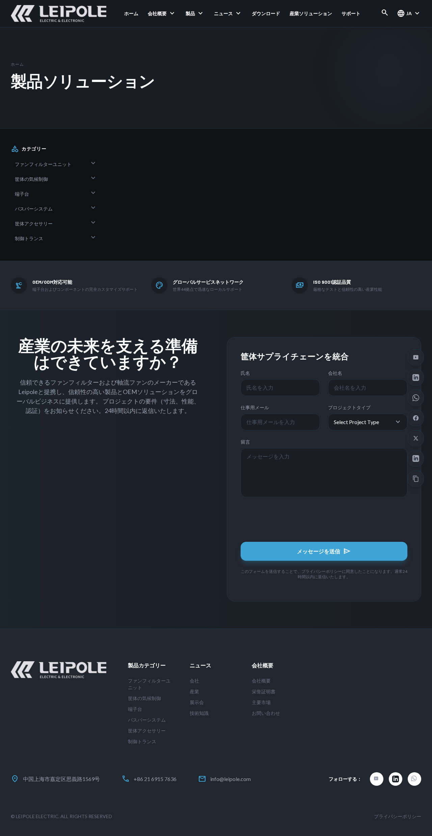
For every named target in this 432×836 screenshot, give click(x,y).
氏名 (245, 373)
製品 (195, 13)
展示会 (197, 702)
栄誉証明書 (263, 691)
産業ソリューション (311, 13)
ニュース (228, 13)
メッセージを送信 (324, 551)
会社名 (335, 373)
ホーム (131, 13)
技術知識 (199, 713)
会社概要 (162, 13)
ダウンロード (266, 13)
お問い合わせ (266, 713)
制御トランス (29, 238)
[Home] (58, 13)
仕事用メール (255, 407)
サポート (351, 13)
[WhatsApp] (414, 779)
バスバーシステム (34, 209)
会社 (194, 681)
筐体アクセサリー (34, 223)
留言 (245, 442)
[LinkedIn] (395, 779)
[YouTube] (376, 779)
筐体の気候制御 (31, 179)
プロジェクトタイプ (349, 407)
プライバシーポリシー (397, 816)
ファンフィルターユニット (43, 164)
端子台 (22, 194)
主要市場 (261, 702)
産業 (194, 691)
